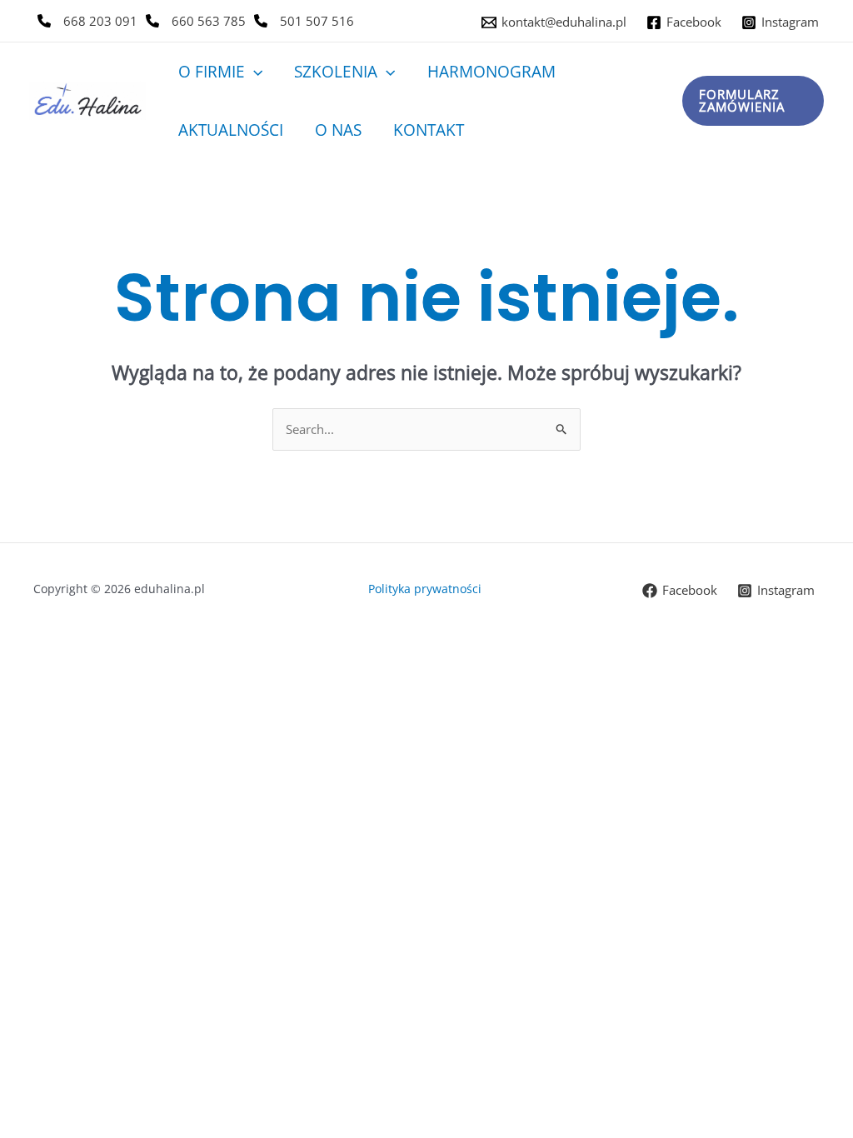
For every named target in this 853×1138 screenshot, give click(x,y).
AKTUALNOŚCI (230, 130)
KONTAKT (428, 130)
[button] (253, 71)
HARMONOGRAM (491, 71)
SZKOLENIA (335, 71)
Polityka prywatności (426, 588)
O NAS (338, 130)
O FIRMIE (211, 71)
